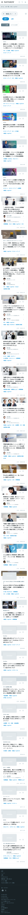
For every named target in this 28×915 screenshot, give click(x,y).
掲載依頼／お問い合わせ (6, 879)
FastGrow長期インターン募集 (7, 882)
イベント (3, 873)
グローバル (15, 670)
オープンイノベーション (9, 103)
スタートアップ (7, 52)
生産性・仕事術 (7, 750)
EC (4, 286)
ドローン (6, 188)
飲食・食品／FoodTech (9, 324)
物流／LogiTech (15, 50)
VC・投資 (23, 425)
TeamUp (3, 904)
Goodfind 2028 (4, 896)
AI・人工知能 (7, 50)
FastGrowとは (4, 877)
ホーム (2, 6)
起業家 (19, 188)
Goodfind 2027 (4, 894)
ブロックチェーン (8, 856)
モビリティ (16, 158)
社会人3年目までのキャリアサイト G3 (8, 899)
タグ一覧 (7, 6)
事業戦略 (6, 224)
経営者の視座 (7, 289)
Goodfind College (4, 898)
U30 (10, 858)
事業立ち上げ (14, 389)
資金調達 (6, 695)
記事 (2, 871)
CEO (5, 458)
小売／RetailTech (8, 591)
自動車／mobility (8, 158)
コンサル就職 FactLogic (5, 901)
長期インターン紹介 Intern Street (7, 902)
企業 (2, 875)
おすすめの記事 (14, 25)
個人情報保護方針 (4, 907)
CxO (11, 224)
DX (13, 78)
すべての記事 (5, 25)
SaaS (17, 286)
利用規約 (2, 909)
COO (5, 356)
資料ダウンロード (4, 911)
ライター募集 (4, 881)
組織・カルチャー (12, 356)
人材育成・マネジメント (9, 358)
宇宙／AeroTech (8, 697)
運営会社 (2, 906)
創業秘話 (18, 358)
